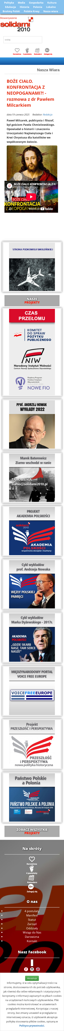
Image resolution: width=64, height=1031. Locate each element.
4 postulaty (32, 911)
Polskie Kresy (31, 11)
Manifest (32, 915)
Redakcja (47, 114)
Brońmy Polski (11, 11)
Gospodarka (36, 2)
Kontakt (32, 941)
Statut (32, 920)
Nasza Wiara (48, 70)
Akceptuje (32, 978)
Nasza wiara (50, 11)
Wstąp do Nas (32, 932)
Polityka (9, 2)
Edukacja (10, 7)
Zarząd (32, 924)
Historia (24, 7)
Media (21, 2)
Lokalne (51, 7)
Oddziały (32, 928)
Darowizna (32, 937)
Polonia (37, 7)
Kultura (52, 2)
